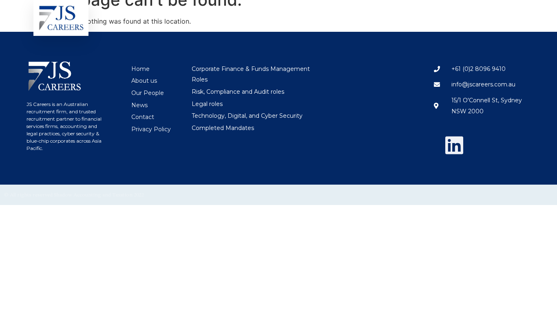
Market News (449, 15)
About (396, 15)
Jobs (355, 15)
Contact (496, 15)
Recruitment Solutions (290, 15)
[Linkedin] (454, 145)
